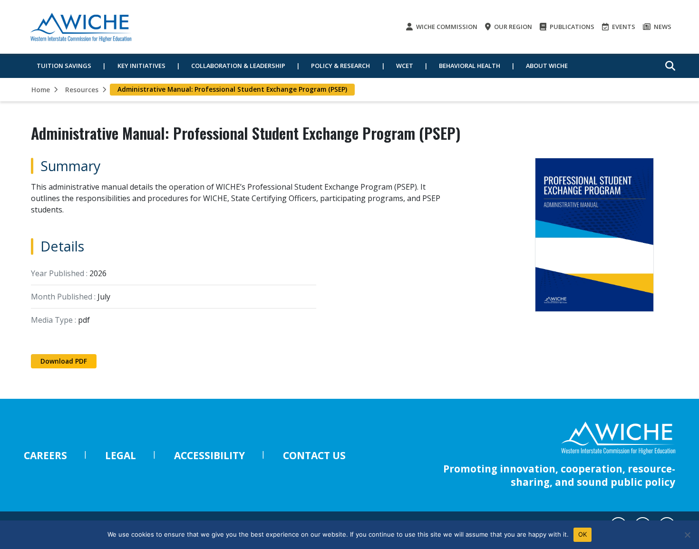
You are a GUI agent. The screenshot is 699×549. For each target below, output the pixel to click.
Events (623, 26)
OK (582, 534)
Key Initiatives (141, 65)
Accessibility (209, 455)
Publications (571, 26)
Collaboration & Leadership (238, 65)
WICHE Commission (446, 26)
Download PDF (63, 361)
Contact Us (314, 455)
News (661, 26)
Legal (120, 455)
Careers (45, 455)
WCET (404, 65)
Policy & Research (340, 65)
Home (40, 89)
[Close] (687, 534)
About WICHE (547, 65)
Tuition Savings (64, 65)
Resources (81, 89)
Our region (512, 26)
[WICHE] (81, 27)
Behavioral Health (469, 65)
